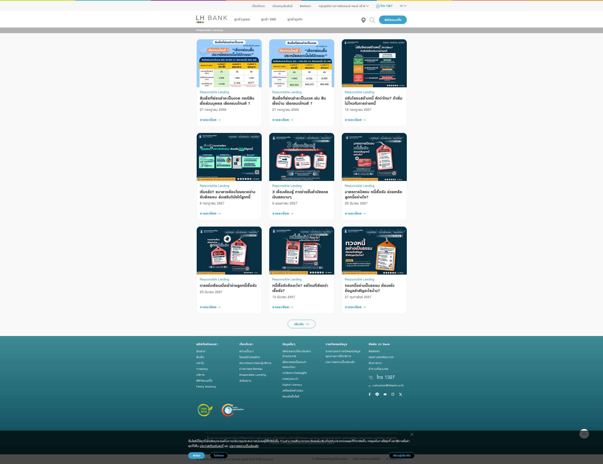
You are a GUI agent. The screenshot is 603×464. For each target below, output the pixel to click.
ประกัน (200, 363)
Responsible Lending (252, 374)
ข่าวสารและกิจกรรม (251, 369)
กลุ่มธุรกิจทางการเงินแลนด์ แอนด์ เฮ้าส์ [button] (342, 6)
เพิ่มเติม (299, 324)
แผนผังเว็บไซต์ (290, 396)
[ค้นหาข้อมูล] (374, 19)
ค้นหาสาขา (375, 363)
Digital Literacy (292, 384)
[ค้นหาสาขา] (365, 19)
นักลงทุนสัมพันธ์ (282, 6)
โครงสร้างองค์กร (249, 357)
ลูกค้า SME (269, 19)
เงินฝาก (200, 351)
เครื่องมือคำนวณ (292, 390)
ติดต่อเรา (305, 6)
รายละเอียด (208, 119)
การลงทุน (202, 369)
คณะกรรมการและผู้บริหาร (255, 363)
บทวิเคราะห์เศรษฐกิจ (294, 373)
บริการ (200, 374)
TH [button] (402, 6)
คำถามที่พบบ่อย (378, 369)
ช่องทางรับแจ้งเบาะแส (381, 357)
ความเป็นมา (246, 351)
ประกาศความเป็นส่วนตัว (340, 362)
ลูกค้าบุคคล (242, 19)
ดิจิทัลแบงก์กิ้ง (393, 20)
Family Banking (206, 386)
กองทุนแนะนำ (290, 378)
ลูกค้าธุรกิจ (294, 19)
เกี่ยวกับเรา (258, 6)
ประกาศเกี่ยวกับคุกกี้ (212, 446)
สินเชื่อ (200, 357)
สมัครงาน (245, 380)
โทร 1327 (386, 6)
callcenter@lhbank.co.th (388, 385)
